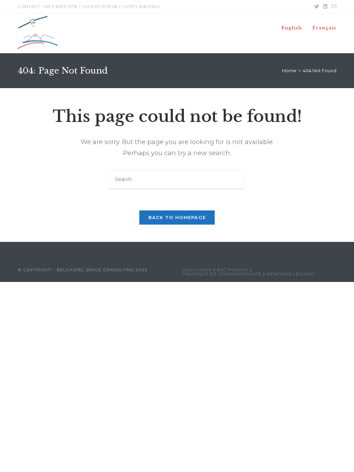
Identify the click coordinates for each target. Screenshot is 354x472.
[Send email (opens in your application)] (332, 6)
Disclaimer (197, 269)
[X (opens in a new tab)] (316, 6)
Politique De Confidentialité (222, 273)
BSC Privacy (233, 269)
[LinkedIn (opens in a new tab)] (325, 6)
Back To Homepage (177, 217)
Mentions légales (291, 273)
